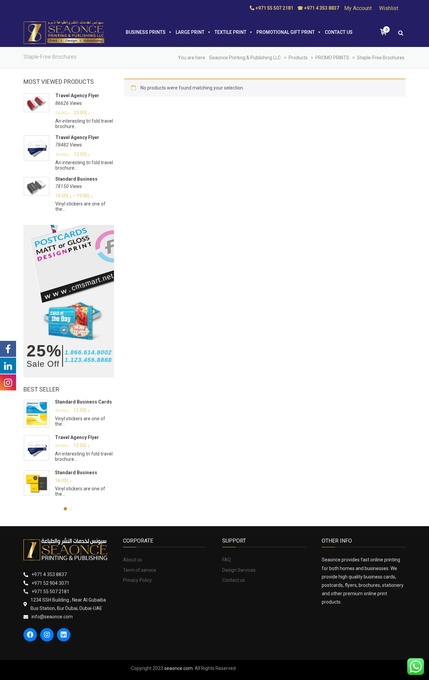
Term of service (139, 570)
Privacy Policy (137, 580)
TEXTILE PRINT (230, 32)
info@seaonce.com (52, 616)
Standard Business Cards (83, 402)
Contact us (339, 32)
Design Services (239, 570)
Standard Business (76, 179)
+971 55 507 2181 (50, 591)
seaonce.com (178, 668)
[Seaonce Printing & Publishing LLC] (63, 32)
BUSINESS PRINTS (146, 32)
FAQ (226, 559)
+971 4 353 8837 (49, 574)
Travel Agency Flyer (77, 95)
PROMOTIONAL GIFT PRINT (285, 32)
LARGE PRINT (190, 32)
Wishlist (388, 8)
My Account (358, 8)
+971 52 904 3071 (50, 583)
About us (132, 559)
